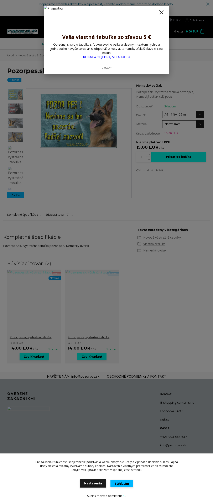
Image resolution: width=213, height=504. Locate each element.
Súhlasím (122, 483)
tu (124, 496)
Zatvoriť (106, 68)
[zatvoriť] (161, 12)
